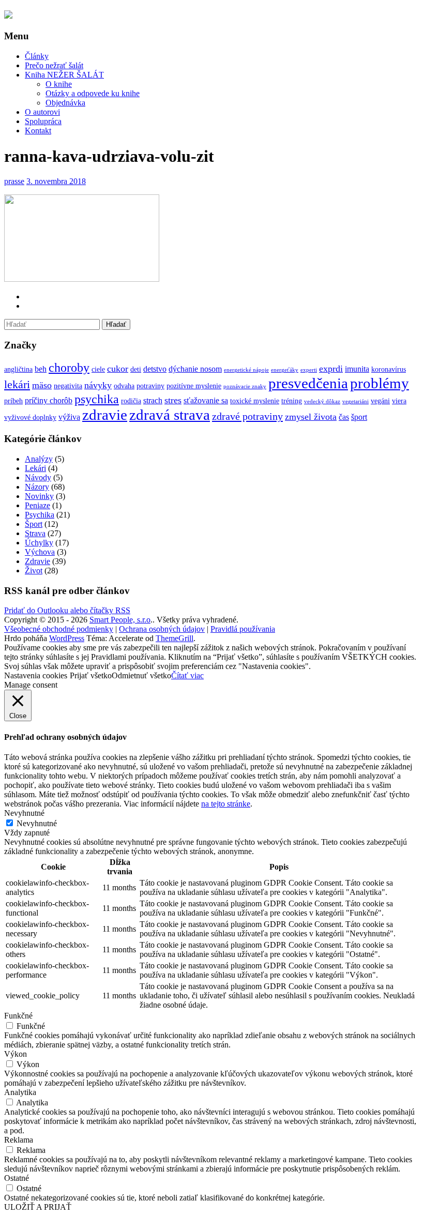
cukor (117, 368)
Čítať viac (187, 675)
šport (359, 417)
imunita (357, 369)
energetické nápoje (246, 370)
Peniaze (37, 505)
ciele (98, 369)
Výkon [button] (15, 1054)
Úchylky (39, 542)
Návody (38, 477)
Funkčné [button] (18, 1015)
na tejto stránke (225, 803)
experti (308, 370)
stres (172, 400)
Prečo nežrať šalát (54, 65)
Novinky (39, 496)
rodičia (131, 401)
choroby (69, 367)
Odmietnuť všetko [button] (141, 675)
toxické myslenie (254, 401)
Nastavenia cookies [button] (35, 675)
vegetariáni (355, 401)
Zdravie (37, 561)
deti (135, 369)
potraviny (150, 386)
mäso (42, 385)
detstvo (154, 369)
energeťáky (284, 370)
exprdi (331, 368)
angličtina (18, 369)
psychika (96, 399)
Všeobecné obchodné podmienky (58, 629)
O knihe (59, 84)
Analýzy (39, 458)
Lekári (35, 468)
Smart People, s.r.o (119, 619)
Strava (35, 533)
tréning (291, 401)
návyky (98, 385)
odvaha (124, 386)
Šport (33, 524)
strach (152, 400)
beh (41, 369)
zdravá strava (169, 414)
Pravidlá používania (242, 629)
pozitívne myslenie (193, 386)
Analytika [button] (20, 1092)
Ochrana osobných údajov (162, 629)
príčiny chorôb (48, 400)
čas (344, 417)
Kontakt (38, 130)
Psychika (39, 514)
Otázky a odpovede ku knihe (93, 93)
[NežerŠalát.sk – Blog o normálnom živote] (8, 15)
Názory (37, 486)
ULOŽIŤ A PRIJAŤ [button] (37, 1207)
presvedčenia (308, 383)
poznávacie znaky (244, 386)
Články (37, 56)
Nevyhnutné (37, 823)
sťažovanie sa (206, 400)
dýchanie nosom (195, 369)
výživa (69, 417)
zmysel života (311, 417)
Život (33, 570)
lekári (17, 384)
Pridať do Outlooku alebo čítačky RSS (67, 610)
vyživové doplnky (30, 417)
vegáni (380, 401)
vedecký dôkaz (322, 401)
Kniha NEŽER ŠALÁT (64, 74)
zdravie (104, 414)
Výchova (40, 552)
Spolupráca (43, 121)
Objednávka (65, 102)
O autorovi (42, 112)
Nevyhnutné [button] (24, 813)
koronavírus (388, 369)
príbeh (13, 401)
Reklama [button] (18, 1139)
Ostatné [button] (16, 1178)
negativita (68, 386)
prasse (14, 181)
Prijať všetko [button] (91, 675)
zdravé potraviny (247, 416)
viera (399, 401)
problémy (379, 383)
